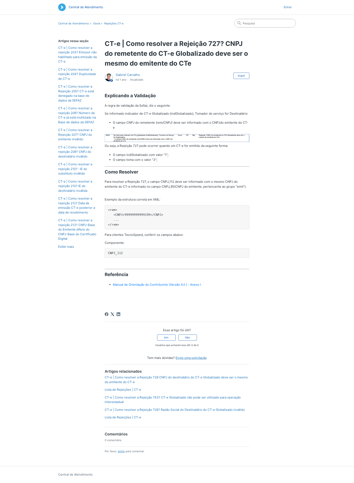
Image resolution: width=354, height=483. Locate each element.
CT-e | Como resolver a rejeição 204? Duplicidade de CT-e (77, 74)
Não (187, 337)
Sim (166, 337)
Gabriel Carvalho (128, 75)
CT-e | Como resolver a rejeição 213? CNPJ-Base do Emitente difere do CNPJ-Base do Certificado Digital (77, 229)
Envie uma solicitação (191, 358)
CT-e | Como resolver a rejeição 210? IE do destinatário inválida (75, 186)
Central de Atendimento (73, 23)
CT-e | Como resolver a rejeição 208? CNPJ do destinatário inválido (75, 151)
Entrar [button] (288, 7)
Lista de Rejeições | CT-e (123, 390)
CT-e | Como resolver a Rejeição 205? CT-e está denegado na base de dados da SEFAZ (76, 93)
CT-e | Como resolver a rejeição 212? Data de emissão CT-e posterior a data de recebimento (76, 205)
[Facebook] (106, 314)
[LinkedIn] (118, 314)
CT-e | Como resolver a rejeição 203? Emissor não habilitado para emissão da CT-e (77, 55)
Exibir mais (66, 247)
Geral (96, 23)
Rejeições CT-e (114, 23)
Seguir (241, 75)
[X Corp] (112, 314)
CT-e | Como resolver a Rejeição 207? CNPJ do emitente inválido (75, 134)
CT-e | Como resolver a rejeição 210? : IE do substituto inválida (75, 168)
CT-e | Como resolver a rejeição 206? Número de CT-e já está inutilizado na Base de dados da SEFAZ (77, 115)
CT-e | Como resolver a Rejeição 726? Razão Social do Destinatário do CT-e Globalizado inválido (175, 410)
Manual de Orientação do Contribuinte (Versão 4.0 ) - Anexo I (157, 285)
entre (121, 451)
